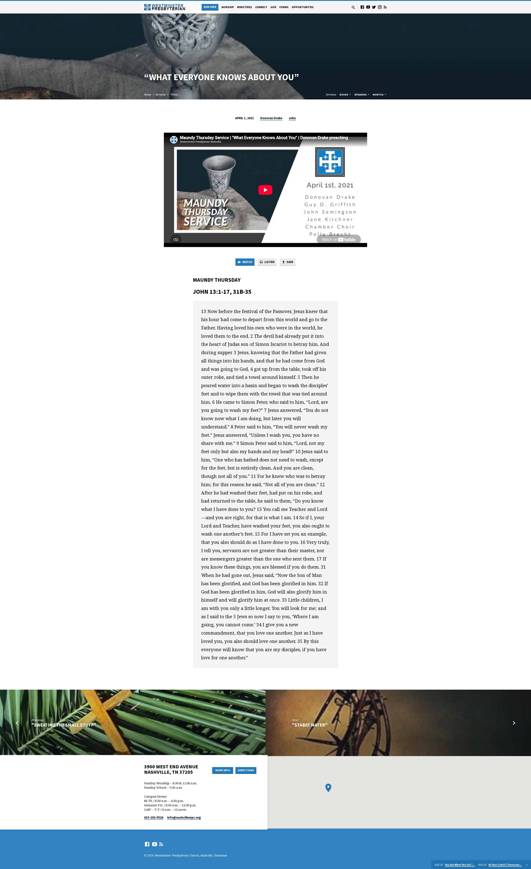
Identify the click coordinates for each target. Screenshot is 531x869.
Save (289, 262)
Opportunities (303, 7)
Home (147, 94)
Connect (261, 7)
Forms (284, 7)
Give (273, 7)
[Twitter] (374, 7)
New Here (210, 7)
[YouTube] (368, 7)
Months (378, 94)
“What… (175, 94)
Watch (247, 262)
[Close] (526, 865)
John (292, 118)
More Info (222, 770)
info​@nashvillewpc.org (184, 817)
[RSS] (385, 7)
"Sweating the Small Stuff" (64, 725)
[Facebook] (362, 7)
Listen (269, 262)
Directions (246, 770)
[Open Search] (353, 7)
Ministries (244, 7)
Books (344, 94)
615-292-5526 (153, 817)
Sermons (160, 94)
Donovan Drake (271, 118)
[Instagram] (380, 7)
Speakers (360, 94)
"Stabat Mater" (310, 725)
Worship (228, 7)
